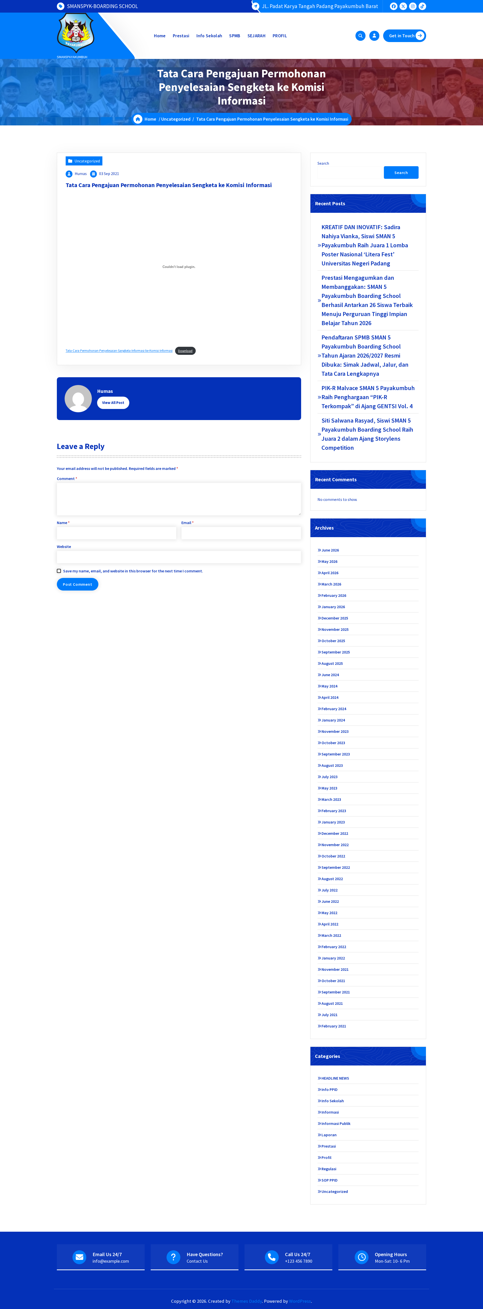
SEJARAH (257, 36)
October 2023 (333, 742)
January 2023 (333, 821)
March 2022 (331, 935)
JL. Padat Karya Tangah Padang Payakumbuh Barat (320, 6)
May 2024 (329, 685)
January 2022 (333, 957)
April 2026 (329, 572)
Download (185, 351)
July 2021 (329, 1014)
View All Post (113, 402)
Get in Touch (402, 36)
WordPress (300, 1301)
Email (187, 522)
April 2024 (329, 697)
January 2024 (333, 719)
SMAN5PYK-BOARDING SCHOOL (102, 6)
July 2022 (329, 889)
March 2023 (331, 799)
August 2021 (332, 1003)
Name (63, 522)
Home (160, 36)
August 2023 (332, 765)
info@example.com (111, 1261)
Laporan (329, 1134)
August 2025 (332, 663)
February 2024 (333, 708)
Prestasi (181, 36)
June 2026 (330, 550)
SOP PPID (329, 1180)
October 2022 (333, 855)
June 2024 (330, 674)
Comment (67, 478)
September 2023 (335, 753)
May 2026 (329, 561)
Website (64, 546)
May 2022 (329, 912)
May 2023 (329, 787)
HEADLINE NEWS (335, 1078)
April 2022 (329, 923)
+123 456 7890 (298, 1261)
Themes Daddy (246, 1301)
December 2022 (334, 833)
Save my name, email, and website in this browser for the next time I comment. (133, 570)
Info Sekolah (209, 36)
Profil (326, 1157)
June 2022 (330, 901)
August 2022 (332, 878)
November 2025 (335, 629)
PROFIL (280, 36)
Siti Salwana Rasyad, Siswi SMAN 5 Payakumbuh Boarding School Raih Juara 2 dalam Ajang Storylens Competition (367, 434)
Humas (81, 173)
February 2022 (333, 946)
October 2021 (333, 980)
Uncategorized (175, 119)
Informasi (330, 1112)
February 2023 (333, 810)
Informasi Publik (335, 1123)
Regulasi (328, 1168)
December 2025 (334, 618)
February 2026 (333, 595)
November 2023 (335, 731)
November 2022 (335, 844)
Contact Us (197, 1261)
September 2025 (335, 651)
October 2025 (333, 640)
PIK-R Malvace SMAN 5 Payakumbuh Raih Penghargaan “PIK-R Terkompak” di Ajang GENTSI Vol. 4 (368, 397)
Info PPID (329, 1089)
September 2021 (335, 991)
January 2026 (333, 606)
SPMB (234, 36)
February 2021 (333, 1025)
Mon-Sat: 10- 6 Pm (392, 1261)
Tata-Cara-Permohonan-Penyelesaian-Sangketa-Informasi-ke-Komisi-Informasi (119, 351)
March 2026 (331, 584)
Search (323, 163)
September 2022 (335, 867)
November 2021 (335, 969)
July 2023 (329, 776)
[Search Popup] (360, 36)
